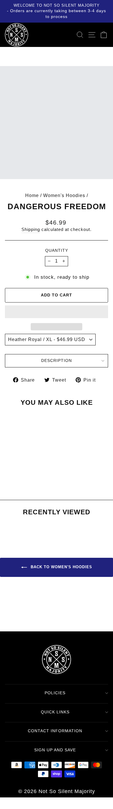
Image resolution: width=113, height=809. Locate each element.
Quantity (56, 250)
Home (32, 195)
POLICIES (55, 692)
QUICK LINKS (55, 712)
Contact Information (55, 730)
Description (56, 360)
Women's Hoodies (64, 195)
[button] (56, 311)
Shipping (30, 229)
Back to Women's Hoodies (60, 567)
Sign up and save (55, 750)
